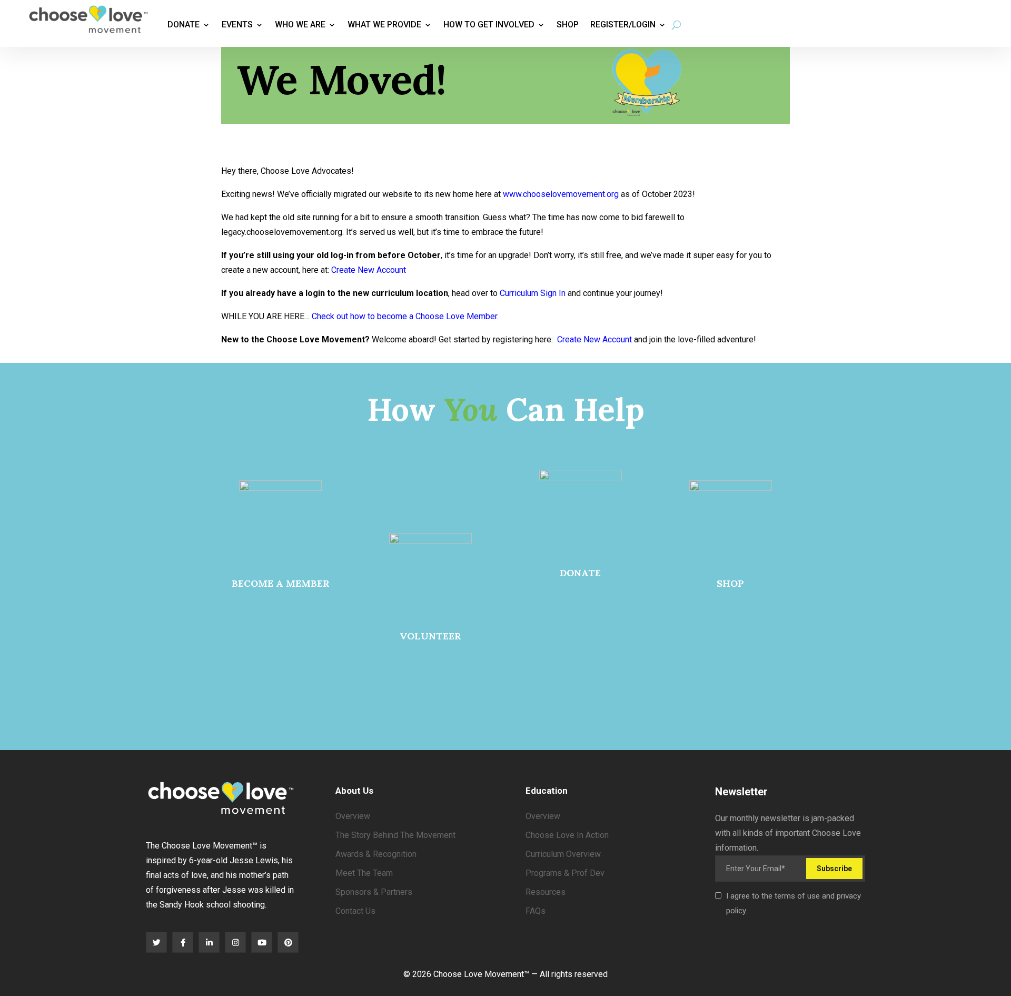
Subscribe (834, 868)
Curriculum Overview (563, 854)
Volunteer (430, 636)
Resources (546, 892)
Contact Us (355, 911)
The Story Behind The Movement (395, 835)
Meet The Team (364, 873)
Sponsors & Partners (373, 892)
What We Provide (384, 24)
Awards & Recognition (376, 854)
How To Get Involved (488, 24)
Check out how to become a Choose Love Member (404, 316)
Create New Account (368, 270)
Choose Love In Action (567, 835)
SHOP (730, 583)
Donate (183, 24)
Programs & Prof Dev (565, 873)
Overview (352, 816)
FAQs (536, 911)
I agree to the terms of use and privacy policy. (793, 903)
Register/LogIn (623, 24)
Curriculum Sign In (533, 293)
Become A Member (281, 583)
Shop (568, 24)
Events (237, 24)
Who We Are (300, 24)
